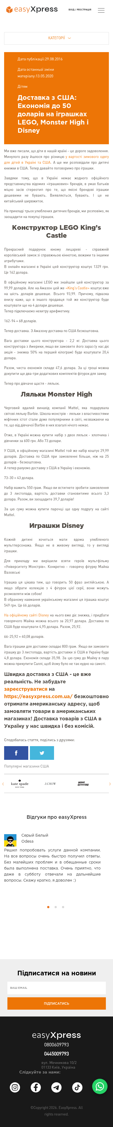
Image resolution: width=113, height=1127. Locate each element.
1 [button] (48, 907)
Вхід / (72, 10)
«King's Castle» (78, 288)
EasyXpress (68, 1108)
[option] (23, 783)
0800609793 (56, 1045)
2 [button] (56, 907)
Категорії (56, 38)
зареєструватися (25, 689)
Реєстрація (84, 10)
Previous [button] (3, 784)
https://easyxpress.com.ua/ (38, 697)
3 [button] (63, 907)
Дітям (22, 87)
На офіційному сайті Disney (26, 615)
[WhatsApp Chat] (100, 1086)
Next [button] (110, 784)
